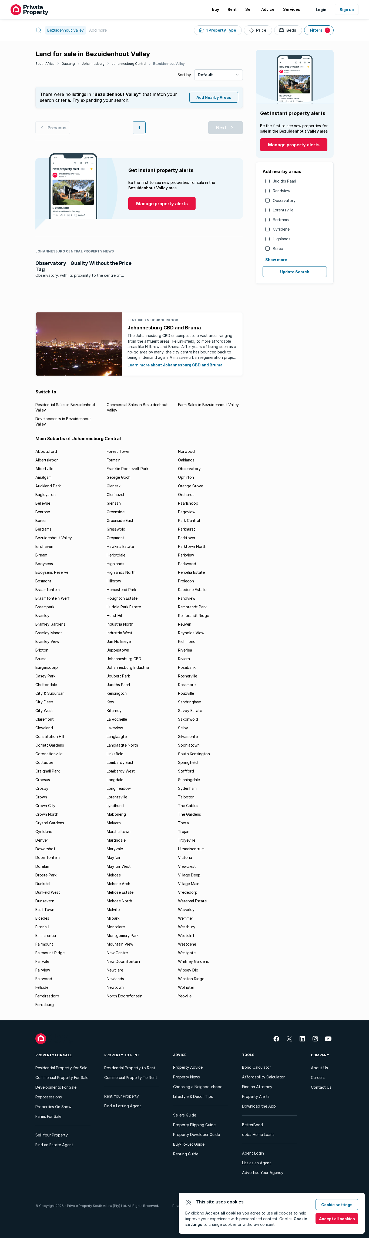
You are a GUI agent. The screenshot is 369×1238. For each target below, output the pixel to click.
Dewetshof (45, 848)
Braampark (44, 607)
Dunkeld (42, 883)
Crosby (41, 788)
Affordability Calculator (263, 1077)
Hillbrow (114, 581)
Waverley (186, 909)
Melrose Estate (120, 892)
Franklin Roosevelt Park (127, 468)
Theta (183, 823)
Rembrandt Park (192, 607)
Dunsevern (44, 901)
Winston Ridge (191, 978)
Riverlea (185, 650)
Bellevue (42, 503)
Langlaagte (117, 736)
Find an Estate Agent (54, 1144)
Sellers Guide (184, 1115)
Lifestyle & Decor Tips (193, 1096)
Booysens (44, 563)
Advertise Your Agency (262, 1172)
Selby (183, 728)
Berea (278, 248)
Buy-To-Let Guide (188, 1144)
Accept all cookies (337, 1218)
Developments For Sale (55, 1087)
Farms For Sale (48, 1116)
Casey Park (45, 676)
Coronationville (48, 753)
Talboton (186, 797)
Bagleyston (45, 494)
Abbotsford (46, 451)
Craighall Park (47, 771)
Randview (281, 190)
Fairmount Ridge (50, 952)
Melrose (114, 875)
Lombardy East (120, 762)
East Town (44, 909)
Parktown (186, 537)
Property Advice (188, 1067)
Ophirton (186, 477)
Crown (41, 797)
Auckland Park (48, 486)
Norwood (186, 451)
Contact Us (321, 1087)
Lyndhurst (115, 805)
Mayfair (113, 857)
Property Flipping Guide (194, 1124)
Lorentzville (283, 210)
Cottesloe (44, 762)
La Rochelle (117, 719)
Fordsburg (44, 1004)
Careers (318, 1077)
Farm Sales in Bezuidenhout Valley (208, 404)
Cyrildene (281, 229)
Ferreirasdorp (47, 996)
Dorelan (42, 866)
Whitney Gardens (193, 961)
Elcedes (42, 918)
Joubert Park (118, 676)
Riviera (184, 658)
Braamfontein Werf (52, 598)
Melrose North (119, 901)
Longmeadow (119, 788)
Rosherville (187, 676)
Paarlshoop (188, 503)
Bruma (40, 658)
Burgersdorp (46, 667)
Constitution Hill (49, 736)
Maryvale (115, 848)
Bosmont (43, 581)
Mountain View (120, 944)
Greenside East (120, 520)
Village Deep (189, 875)
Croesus (42, 779)
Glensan (114, 503)
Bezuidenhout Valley (169, 64)
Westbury (186, 927)
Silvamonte (188, 736)
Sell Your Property (51, 1135)
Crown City (45, 805)
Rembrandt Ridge (193, 615)
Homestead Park (121, 589)
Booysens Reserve (51, 572)
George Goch (118, 477)
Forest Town (118, 451)
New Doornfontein (123, 961)
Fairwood (43, 978)
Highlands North (121, 572)
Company (320, 1055)
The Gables (188, 805)
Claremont (44, 719)
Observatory (284, 200)
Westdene (187, 944)
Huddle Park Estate (124, 607)
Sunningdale (189, 779)
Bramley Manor (48, 632)
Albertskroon (47, 460)
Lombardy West (121, 771)
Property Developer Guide (196, 1134)
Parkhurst (186, 529)
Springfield (188, 762)
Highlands (281, 239)
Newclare (115, 970)
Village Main (188, 883)
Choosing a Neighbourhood (198, 1086)
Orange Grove (190, 486)
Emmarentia (45, 935)
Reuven (184, 624)
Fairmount (44, 944)
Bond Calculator (256, 1067)
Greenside (116, 512)
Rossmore (187, 684)
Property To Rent (122, 1055)
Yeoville (185, 996)
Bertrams (281, 219)
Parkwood (187, 563)
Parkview (186, 555)
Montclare (116, 927)
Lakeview (115, 728)
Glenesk (113, 486)
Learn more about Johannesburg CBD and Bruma (175, 365)
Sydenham (187, 788)
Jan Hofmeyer (119, 641)
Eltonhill (42, 927)
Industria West (119, 632)
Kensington (117, 693)
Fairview (42, 970)
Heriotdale (116, 555)
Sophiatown (189, 745)
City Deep (44, 702)
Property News (186, 1077)
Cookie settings (337, 1204)
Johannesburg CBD (124, 658)
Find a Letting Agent (122, 1106)
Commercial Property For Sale (61, 1077)
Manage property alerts (294, 144)
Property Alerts (256, 1096)
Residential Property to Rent (129, 1067)
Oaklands (186, 460)
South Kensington (194, 753)
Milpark (113, 918)
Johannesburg (93, 64)
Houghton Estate (122, 598)
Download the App (259, 1106)
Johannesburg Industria (128, 667)
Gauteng (68, 64)
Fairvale (42, 961)
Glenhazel (115, 494)
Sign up (347, 9)
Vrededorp (187, 892)
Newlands (115, 978)
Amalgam (43, 477)
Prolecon (186, 581)
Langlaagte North (122, 745)
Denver (41, 840)
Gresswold (116, 529)
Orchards (186, 494)
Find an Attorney (257, 1086)
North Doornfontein (124, 996)
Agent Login (253, 1153)
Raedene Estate (192, 589)
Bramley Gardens (50, 624)
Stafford (186, 771)
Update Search (294, 271)
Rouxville (186, 693)
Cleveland (44, 728)
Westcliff (186, 935)
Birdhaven (44, 546)
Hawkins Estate (120, 546)
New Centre (117, 952)
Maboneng (116, 814)
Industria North (120, 624)
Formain (113, 460)
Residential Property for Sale (61, 1067)
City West (44, 710)
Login (321, 9)
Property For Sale (53, 1055)
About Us (319, 1067)
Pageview (186, 512)
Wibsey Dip (188, 970)
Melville (113, 909)
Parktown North (192, 546)
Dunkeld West (47, 892)
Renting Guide (185, 1154)
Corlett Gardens (49, 745)
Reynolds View (191, 632)
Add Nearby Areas (213, 97)
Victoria (185, 857)
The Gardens (189, 814)
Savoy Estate (190, 710)
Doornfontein (47, 857)
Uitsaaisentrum (191, 848)
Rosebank (187, 667)
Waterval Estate (192, 901)
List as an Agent (256, 1163)
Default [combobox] (205, 74)
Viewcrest (187, 866)
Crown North (46, 814)
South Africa (45, 64)
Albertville (44, 468)
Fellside (41, 987)
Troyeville (186, 840)
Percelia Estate (191, 572)
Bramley (42, 615)
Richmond (187, 641)
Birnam (41, 555)
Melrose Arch (118, 883)
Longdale (115, 779)
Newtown (115, 987)
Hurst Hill (115, 615)
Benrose (42, 512)
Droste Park (45, 875)
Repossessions (48, 1097)
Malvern (114, 823)
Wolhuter (186, 987)
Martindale (116, 840)
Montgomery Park (123, 935)
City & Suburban (50, 693)
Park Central (189, 520)
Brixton (41, 650)
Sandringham (189, 702)
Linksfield (115, 753)
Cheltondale (46, 684)
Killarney (114, 710)
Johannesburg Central (129, 64)
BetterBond (252, 1124)
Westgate (187, 952)
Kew (110, 702)
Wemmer (185, 918)
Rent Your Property (121, 1096)
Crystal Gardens (49, 823)
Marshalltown (118, 831)
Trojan (183, 831)
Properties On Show (53, 1106)
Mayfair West (119, 866)
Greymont (115, 537)
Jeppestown (118, 650)
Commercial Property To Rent (130, 1077)
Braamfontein (47, 589)
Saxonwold (188, 719)
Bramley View (47, 641)
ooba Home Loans (258, 1134)
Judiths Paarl (284, 181)
